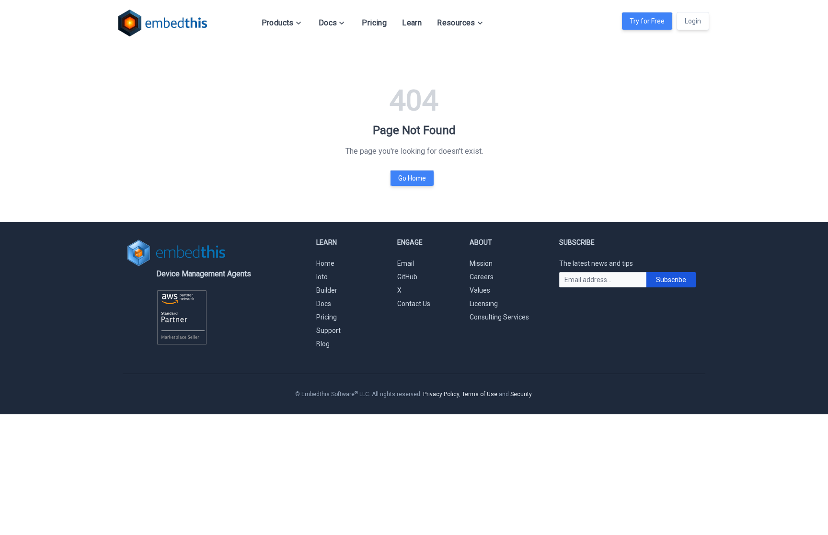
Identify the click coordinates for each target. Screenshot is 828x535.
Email (405, 263)
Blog (323, 344)
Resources (456, 22)
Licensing (484, 303)
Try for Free (647, 21)
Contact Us (413, 303)
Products (278, 22)
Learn (412, 22)
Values (480, 290)
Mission (481, 263)
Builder (326, 290)
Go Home (412, 178)
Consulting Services (499, 317)
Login (693, 21)
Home (325, 263)
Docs (328, 22)
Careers (482, 277)
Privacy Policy (441, 394)
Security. (521, 394)
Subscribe (671, 280)
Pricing (374, 22)
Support (328, 330)
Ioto (322, 277)
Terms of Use (479, 394)
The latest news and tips (596, 263)
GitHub (407, 277)
